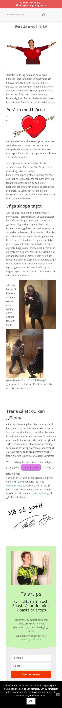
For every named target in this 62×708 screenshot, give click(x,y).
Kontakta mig (31, 467)
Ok (31, 701)
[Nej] (58, 694)
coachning (42, 493)
